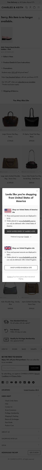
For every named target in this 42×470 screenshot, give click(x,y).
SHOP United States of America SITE (21, 231)
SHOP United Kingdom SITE (21, 268)
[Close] (37, 191)
